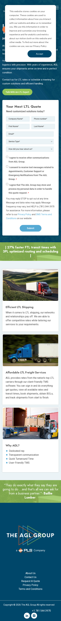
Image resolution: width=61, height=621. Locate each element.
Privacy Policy (24, 214)
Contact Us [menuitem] (30, 577)
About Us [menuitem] (30, 573)
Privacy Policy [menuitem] (30, 585)
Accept (39, 53)
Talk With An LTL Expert (17, 92)
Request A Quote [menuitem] (30, 581)
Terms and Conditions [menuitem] (30, 588)
